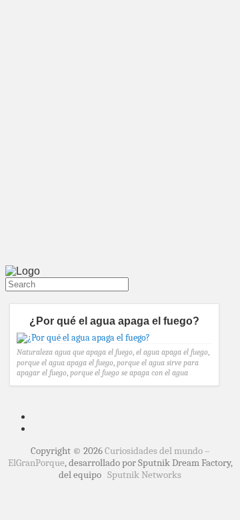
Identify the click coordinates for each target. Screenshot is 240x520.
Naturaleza (35, 352)
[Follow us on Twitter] (8, 297)
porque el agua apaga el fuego (65, 362)
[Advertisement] (120, 135)
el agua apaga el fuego (172, 352)
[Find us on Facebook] (13, 297)
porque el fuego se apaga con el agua (129, 372)
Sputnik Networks (144, 475)
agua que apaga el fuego (94, 352)
